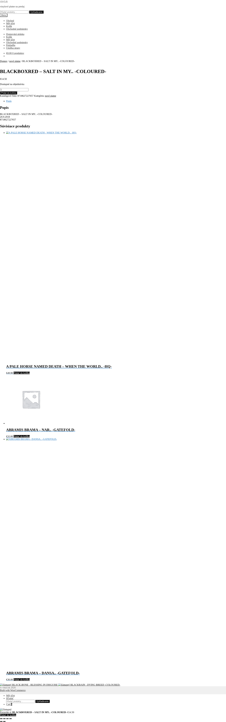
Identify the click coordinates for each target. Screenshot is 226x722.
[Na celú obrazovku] (4, 718)
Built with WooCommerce (13, 690)
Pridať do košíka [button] (22, 373)
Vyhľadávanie (36, 12)
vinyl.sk (4, 1)
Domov (3, 61)
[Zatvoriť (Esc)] (10, 718)
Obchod (10, 20)
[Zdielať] (7, 718)
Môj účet (10, 23)
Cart (9, 704)
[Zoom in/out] (1, 718)
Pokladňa (10, 45)
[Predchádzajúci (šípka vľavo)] (1, 721)
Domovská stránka (15, 34)
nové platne (14, 61)
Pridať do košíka (8, 93)
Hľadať (10, 698)
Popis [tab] (9, 101)
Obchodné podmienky (17, 29)
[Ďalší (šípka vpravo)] (4, 721)
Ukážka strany (13, 48)
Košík (9, 26)
